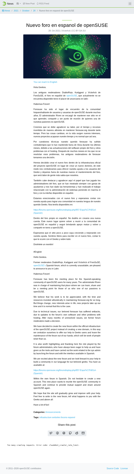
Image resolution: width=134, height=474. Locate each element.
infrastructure (46, 417)
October (25, 11)
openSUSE (71, 96)
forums (64, 417)
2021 (16, 11)
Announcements (53, 412)
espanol (71, 417)
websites (56, 417)
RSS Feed (44, 3)
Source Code (113, 468)
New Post (30, 3)
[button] (19, 3)
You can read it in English (45, 82)
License (124, 468)
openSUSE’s (40, 265)
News (7, 11)
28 (34, 11)
